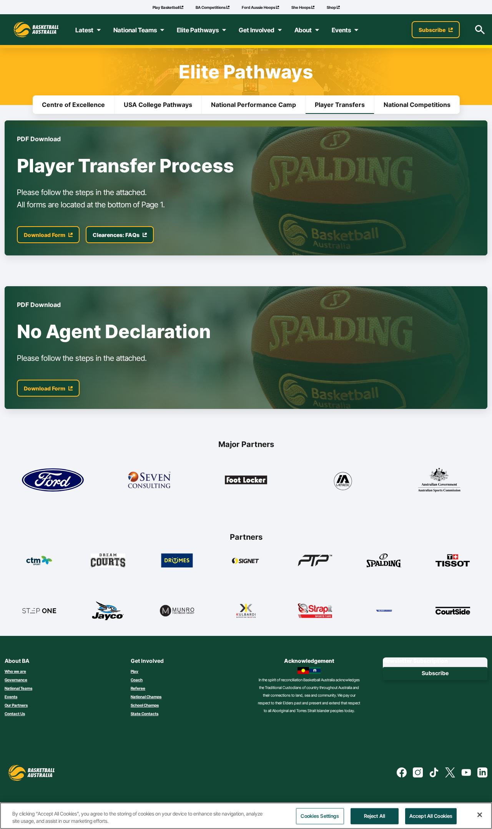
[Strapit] (315, 610)
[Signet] (246, 560)
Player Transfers (340, 104)
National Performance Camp (253, 104)
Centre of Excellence (73, 104)
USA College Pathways (158, 104)
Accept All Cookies (430, 816)
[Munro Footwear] (177, 610)
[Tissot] (452, 560)
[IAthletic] (342, 480)
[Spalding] (384, 560)
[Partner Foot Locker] (246, 480)
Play (134, 671)
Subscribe (435, 673)
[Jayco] (108, 610)
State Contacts (144, 713)
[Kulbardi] (246, 610)
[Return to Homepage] (36, 29)
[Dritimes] (177, 560)
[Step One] (39, 610)
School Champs (145, 705)
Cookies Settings (320, 816)
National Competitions (417, 104)
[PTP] (315, 560)
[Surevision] (384, 610)
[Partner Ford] (52, 480)
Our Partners (16, 705)
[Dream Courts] (108, 560)
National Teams (18, 688)
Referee (138, 688)
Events (11, 696)
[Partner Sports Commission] (439, 480)
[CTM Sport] (39, 560)
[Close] (479, 814)
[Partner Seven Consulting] (149, 480)
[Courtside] (452, 610)
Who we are (15, 671)
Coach (137, 679)
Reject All (374, 816)
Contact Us (15, 713)
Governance (16, 679)
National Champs (146, 696)
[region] (246, 815)
